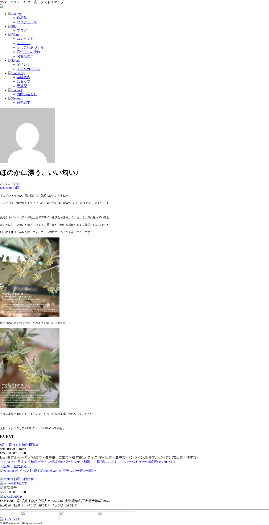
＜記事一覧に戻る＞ (15, 466)
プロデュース (27, 22)
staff (18, 184)
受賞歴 (22, 86)
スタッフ (23, 81)
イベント (23, 64)
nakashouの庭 (9, 188)
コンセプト (25, 38)
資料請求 (23, 102)
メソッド (23, 43)
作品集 (22, 18)
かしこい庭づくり (30, 47)
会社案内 (23, 77)
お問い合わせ (27, 94)
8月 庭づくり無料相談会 (19, 445)
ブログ (22, 30)
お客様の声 (25, 56)
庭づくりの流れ (28, 52)
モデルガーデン (28, 69)
